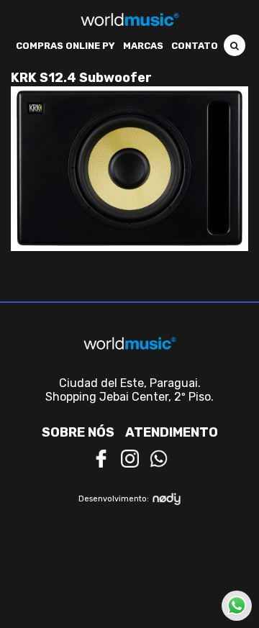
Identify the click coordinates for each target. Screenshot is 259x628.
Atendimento (171, 432)
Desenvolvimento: (113, 499)
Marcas (143, 45)
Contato (194, 45)
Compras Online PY (65, 45)
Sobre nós (78, 432)
